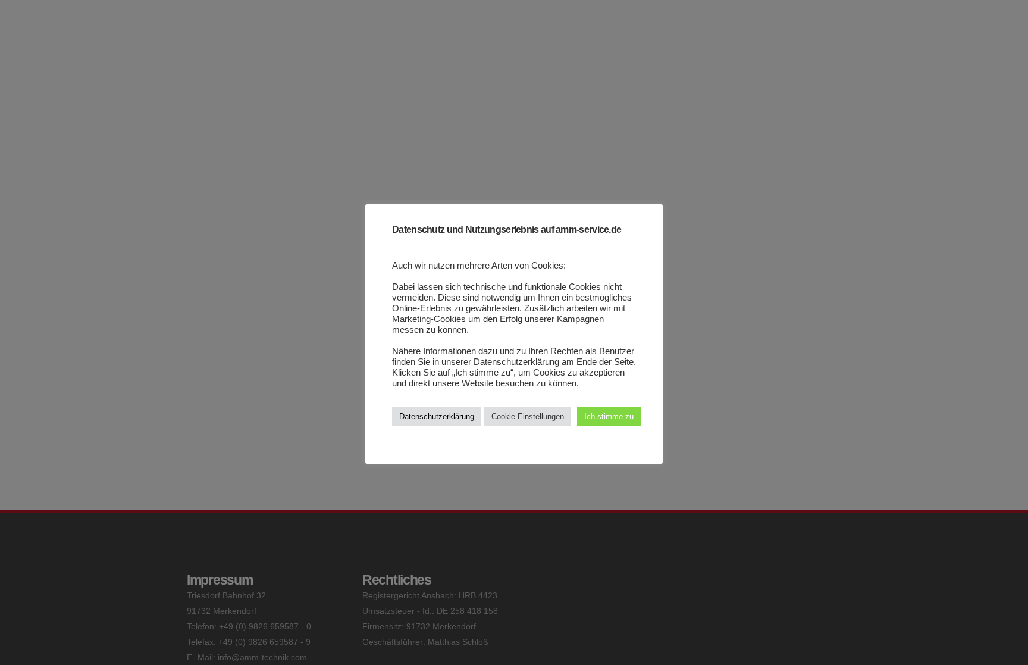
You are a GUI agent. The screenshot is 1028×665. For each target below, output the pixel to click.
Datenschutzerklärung (436, 416)
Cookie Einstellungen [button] (527, 416)
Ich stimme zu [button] (609, 416)
